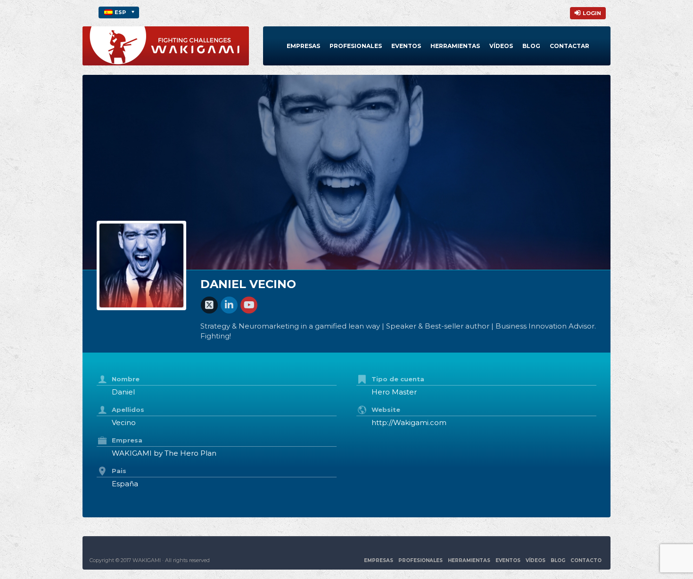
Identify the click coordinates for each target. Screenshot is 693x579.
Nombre (126, 379)
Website (385, 409)
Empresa (127, 440)
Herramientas (455, 45)
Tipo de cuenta (397, 379)
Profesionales (356, 45)
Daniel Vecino (248, 284)
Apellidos (128, 409)
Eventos (406, 45)
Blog (531, 45)
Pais (119, 470)
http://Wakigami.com (408, 422)
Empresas (303, 45)
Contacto (586, 560)
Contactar (569, 45)
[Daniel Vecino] (141, 265)
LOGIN (592, 13)
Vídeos (501, 45)
